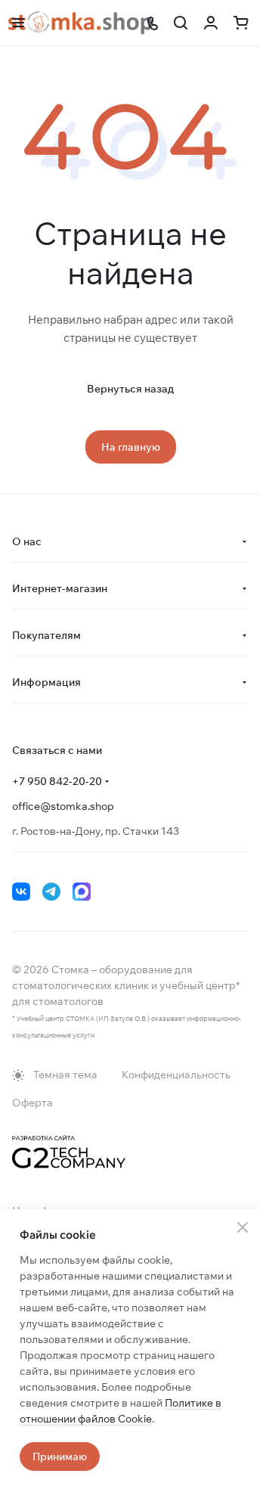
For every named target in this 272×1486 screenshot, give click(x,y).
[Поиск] (180, 22)
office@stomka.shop (63, 806)
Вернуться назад (130, 389)
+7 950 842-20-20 (57, 781)
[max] (82, 892)
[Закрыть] (242, 1227)
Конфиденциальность (176, 1074)
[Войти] (210, 22)
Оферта (32, 1102)
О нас (27, 541)
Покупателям (46, 635)
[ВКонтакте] (21, 892)
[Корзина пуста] (241, 22)
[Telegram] (51, 892)
